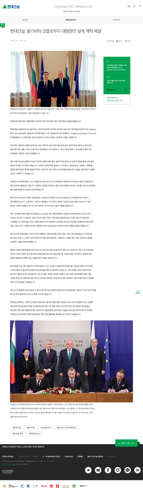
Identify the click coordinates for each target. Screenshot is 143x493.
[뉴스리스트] (2, 25)
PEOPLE (116, 20)
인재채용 (80, 456)
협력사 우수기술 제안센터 (95, 456)
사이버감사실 (69, 456)
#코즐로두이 (46, 427)
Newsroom (73, 6)
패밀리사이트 (112, 456)
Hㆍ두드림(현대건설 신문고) (51, 456)
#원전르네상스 (35, 433)
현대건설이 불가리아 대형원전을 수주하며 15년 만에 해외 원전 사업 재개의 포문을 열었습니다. (45, 121)
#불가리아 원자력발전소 (66, 427)
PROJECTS (71, 20)
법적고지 (35, 456)
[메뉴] (140, 6)
